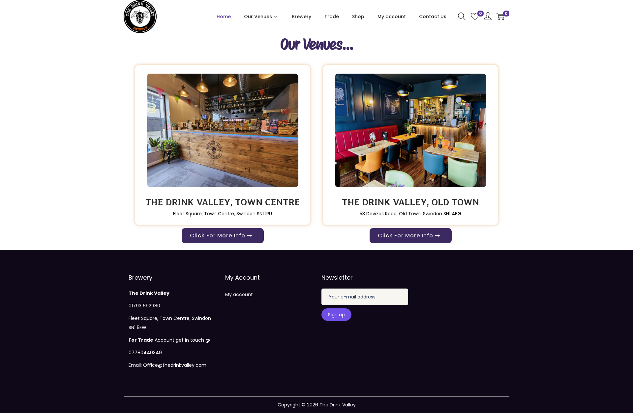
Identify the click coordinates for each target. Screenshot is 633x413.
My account (239, 294)
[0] (475, 16)
